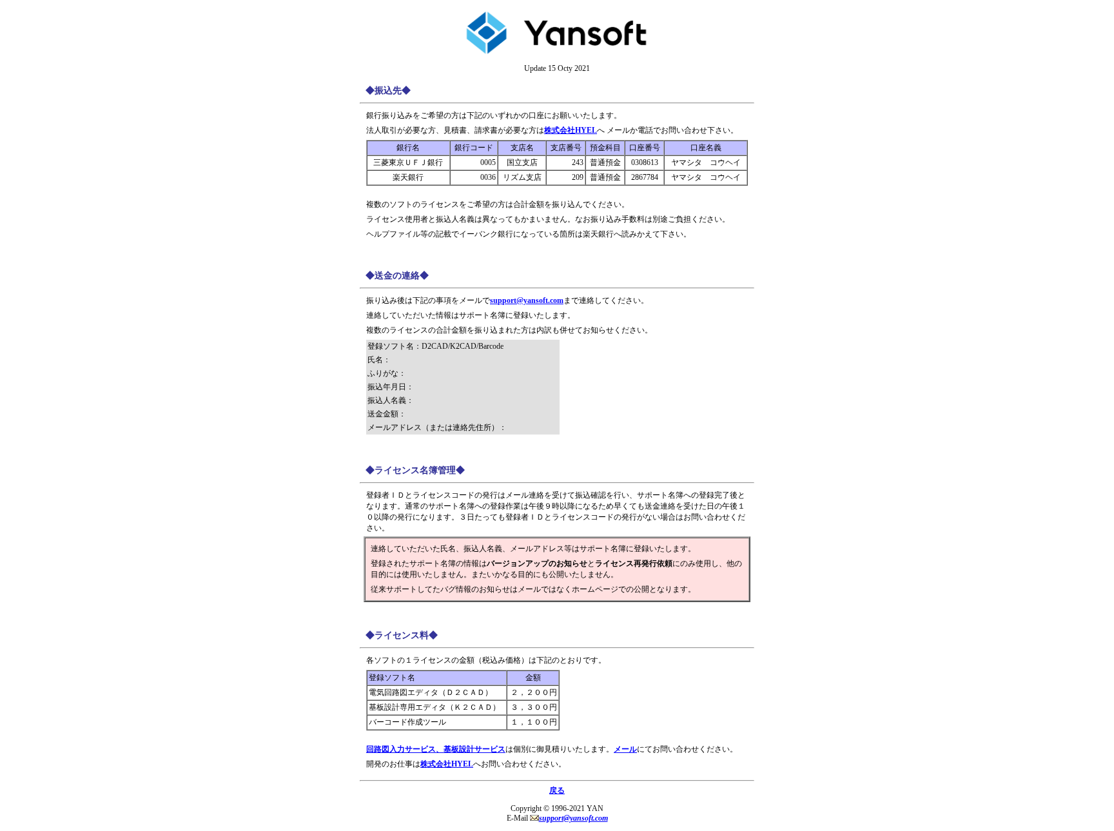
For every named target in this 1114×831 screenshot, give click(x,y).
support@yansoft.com (526, 300)
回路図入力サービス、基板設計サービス (435, 749)
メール (625, 749)
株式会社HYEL (570, 130)
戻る (557, 790)
